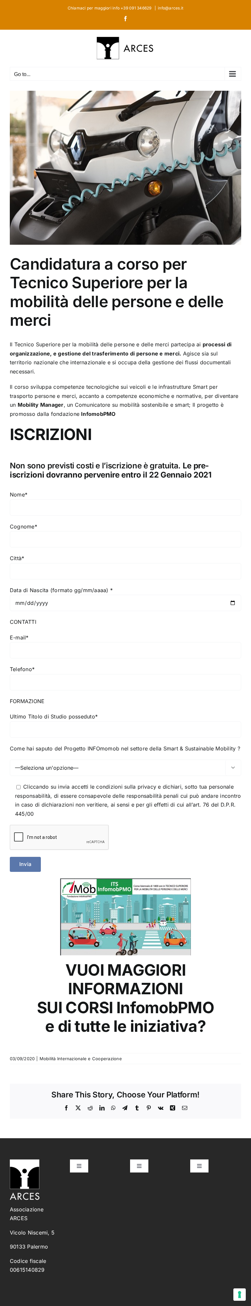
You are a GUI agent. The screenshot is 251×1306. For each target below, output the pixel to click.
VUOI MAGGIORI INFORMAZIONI (125, 979)
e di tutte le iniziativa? (125, 1026)
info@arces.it (170, 8)
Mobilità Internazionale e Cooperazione (81, 1058)
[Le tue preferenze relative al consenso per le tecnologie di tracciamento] (239, 1294)
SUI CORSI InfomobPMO (125, 1007)
